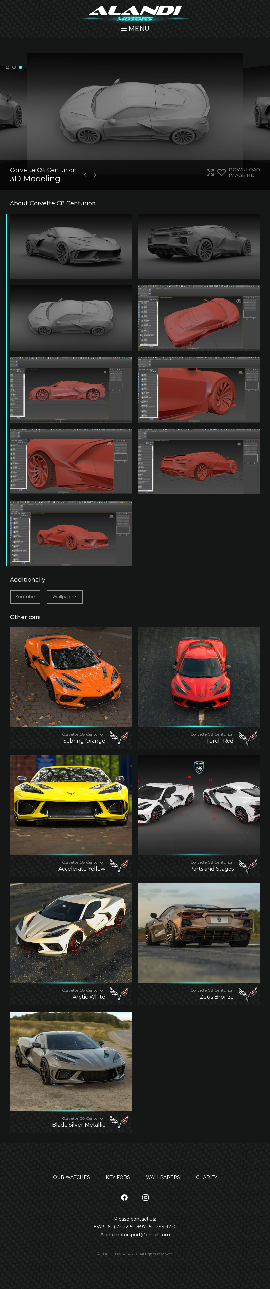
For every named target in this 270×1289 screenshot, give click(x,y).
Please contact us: (135, 1219)
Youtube (25, 597)
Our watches (71, 1177)
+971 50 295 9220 (157, 1227)
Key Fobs (118, 1177)
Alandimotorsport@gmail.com (135, 1235)
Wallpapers (64, 597)
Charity (206, 1177)
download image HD (244, 172)
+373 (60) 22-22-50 (115, 1227)
